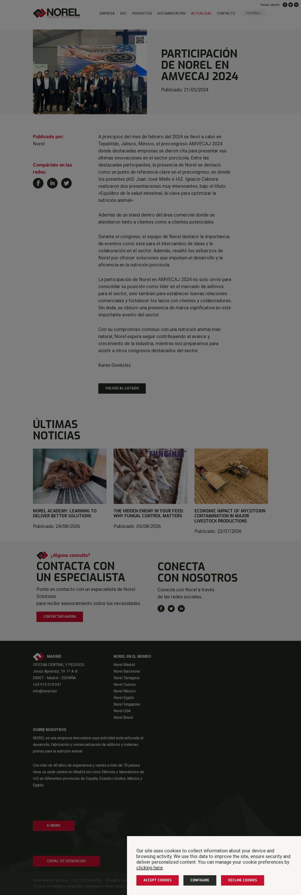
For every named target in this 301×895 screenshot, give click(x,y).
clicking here (149, 867)
